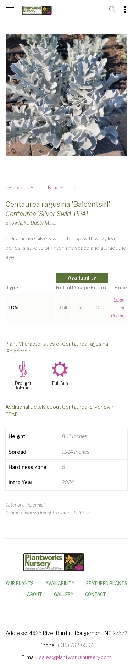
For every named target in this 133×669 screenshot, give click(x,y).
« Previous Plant (24, 187)
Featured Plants (106, 583)
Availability (59, 583)
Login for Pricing (117, 308)
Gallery (63, 594)
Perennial (35, 505)
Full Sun (60, 383)
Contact (95, 594)
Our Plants (20, 583)
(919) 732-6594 (76, 645)
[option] (66, 95)
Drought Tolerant (23, 386)
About (34, 594)
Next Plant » (62, 187)
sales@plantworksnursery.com (75, 657)
